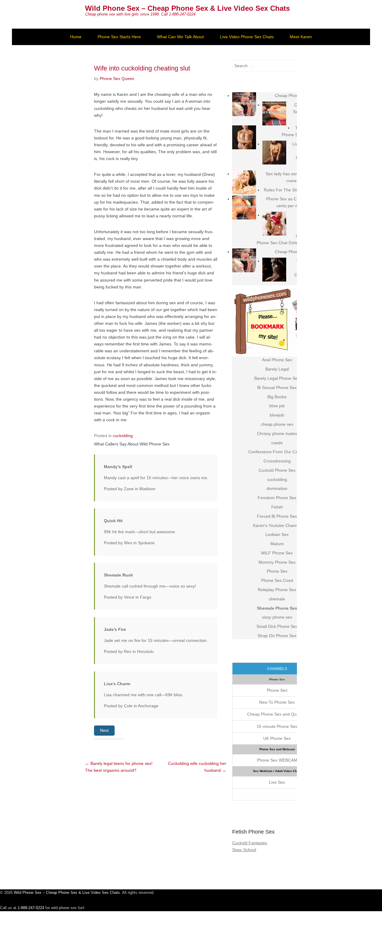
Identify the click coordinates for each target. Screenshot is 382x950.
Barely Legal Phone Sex (277, 378)
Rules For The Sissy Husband (292, 189)
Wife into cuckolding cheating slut (142, 68)
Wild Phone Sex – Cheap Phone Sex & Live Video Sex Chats (187, 8)
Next (104, 730)
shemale (277, 599)
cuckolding (123, 435)
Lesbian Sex (277, 534)
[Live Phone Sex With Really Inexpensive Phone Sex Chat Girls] (274, 224)
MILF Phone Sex (277, 553)
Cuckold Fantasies (249, 842)
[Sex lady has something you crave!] (244, 182)
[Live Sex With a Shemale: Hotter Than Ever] (274, 153)
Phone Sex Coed (277, 580)
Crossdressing (277, 461)
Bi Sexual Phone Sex (277, 387)
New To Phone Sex (277, 702)
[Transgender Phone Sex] (244, 137)
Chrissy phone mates (277, 433)
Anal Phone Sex (277, 359)
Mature (277, 543)
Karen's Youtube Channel (277, 525)
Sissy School (244, 849)
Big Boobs (276, 396)
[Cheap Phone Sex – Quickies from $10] (274, 113)
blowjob (277, 415)
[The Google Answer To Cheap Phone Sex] (274, 270)
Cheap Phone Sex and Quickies (277, 714)
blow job (277, 405)
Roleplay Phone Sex (277, 589)
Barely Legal (277, 369)
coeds (277, 442)
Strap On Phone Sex (277, 635)
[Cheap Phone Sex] (244, 104)
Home (75, 36)
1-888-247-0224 (31, 908)
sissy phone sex (277, 617)
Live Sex (277, 782)
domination (277, 488)
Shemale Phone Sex (277, 608)
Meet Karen (301, 36)
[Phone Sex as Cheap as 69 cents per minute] (244, 207)
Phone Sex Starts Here (119, 36)
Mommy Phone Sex (276, 562)
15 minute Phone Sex (277, 726)
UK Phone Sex (277, 738)
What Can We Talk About (180, 36)
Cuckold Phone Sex (276, 470)
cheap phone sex (277, 424)
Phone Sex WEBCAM (277, 760)
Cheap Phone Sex (292, 95)
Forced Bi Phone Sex (277, 516)
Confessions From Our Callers (277, 451)
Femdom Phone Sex (277, 497)
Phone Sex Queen (117, 78)
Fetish (277, 507)
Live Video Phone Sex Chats (247, 36)
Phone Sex (277, 571)
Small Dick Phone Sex (277, 626)
